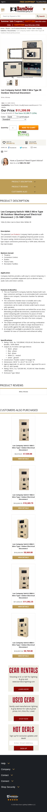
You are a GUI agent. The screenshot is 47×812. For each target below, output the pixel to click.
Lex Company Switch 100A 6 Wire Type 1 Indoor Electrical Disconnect (23, 497)
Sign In (3, 2)
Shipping (33, 142)
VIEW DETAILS (23, 459)
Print (6, 151)
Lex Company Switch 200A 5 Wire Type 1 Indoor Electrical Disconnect (23, 546)
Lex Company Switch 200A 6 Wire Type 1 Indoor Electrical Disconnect (23, 595)
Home (2, 28)
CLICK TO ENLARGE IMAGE (25, 77)
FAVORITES (10, 142)
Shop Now (23, 719)
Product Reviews (20, 186)
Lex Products (15, 234)
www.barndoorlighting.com (23, 681)
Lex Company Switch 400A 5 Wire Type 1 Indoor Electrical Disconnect (23, 645)
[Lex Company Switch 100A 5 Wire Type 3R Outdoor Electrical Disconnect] (23, 79)
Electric (8, 28)
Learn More (23, 689)
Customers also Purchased (19, 192)
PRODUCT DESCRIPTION (22, 181)
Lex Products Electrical (18, 28)
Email (35, 147)
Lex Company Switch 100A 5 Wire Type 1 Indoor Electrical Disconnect (23, 448)
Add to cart (28, 128)
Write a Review (5, 97)
